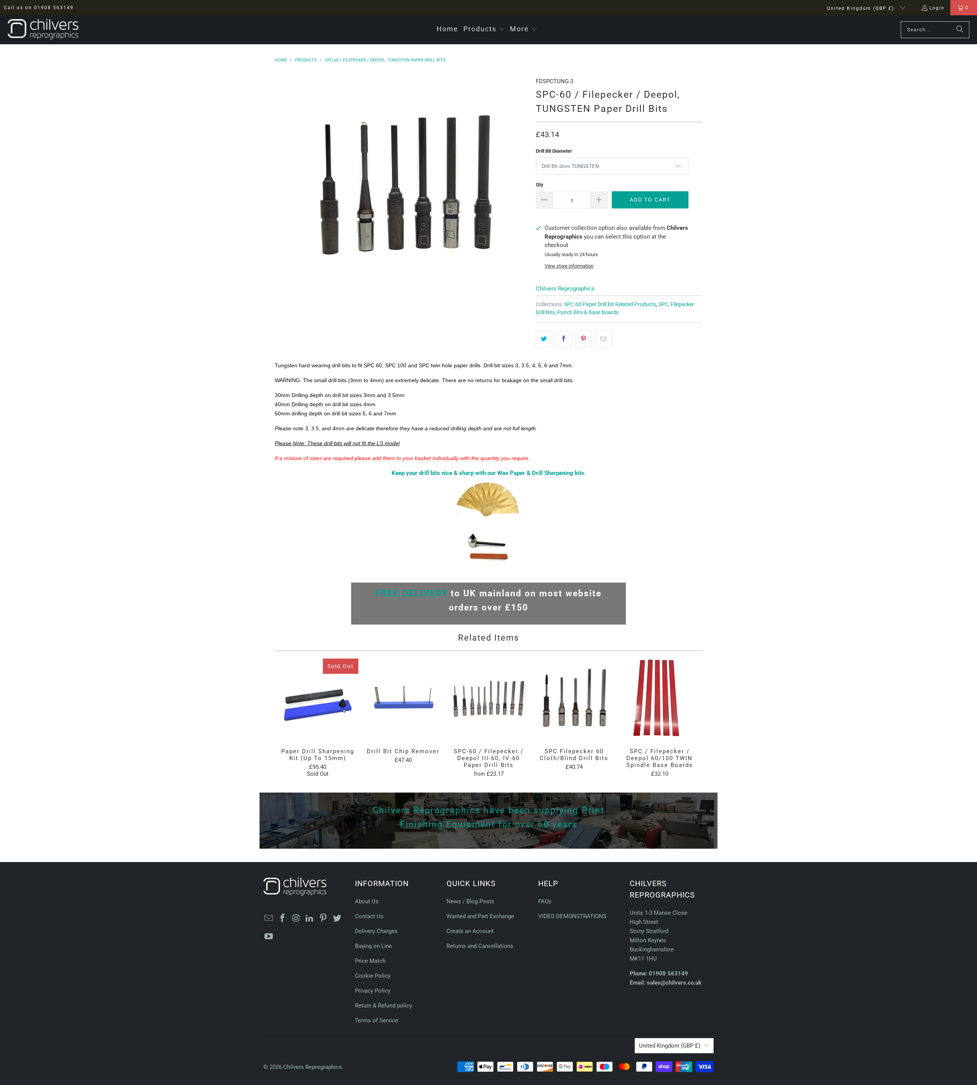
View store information (569, 266)
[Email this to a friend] (603, 339)
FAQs (544, 901)
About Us (367, 901)
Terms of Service (376, 1020)
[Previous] (285, 718)
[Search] (959, 29)
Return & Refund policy (383, 1005)
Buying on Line (373, 946)
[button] (484, 29)
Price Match (370, 960)
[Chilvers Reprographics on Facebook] (283, 919)
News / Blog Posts (470, 901)
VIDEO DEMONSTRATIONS (572, 916)
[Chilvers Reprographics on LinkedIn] (310, 919)
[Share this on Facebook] (564, 339)
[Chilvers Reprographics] (43, 29)
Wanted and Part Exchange (480, 916)
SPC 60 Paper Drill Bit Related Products (610, 304)
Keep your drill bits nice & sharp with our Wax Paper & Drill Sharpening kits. (489, 473)
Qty (539, 184)
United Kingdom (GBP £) (861, 8)
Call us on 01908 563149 (39, 7)
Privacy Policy (372, 990)
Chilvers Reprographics (565, 288)
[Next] (692, 718)
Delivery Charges (376, 931)
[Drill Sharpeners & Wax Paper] (488, 523)
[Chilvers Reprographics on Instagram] (296, 919)
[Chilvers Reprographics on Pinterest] (323, 919)
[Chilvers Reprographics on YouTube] (269, 937)
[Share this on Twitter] (544, 339)
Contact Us (369, 916)
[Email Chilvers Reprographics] (269, 919)
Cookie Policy (372, 975)
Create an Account (470, 931)
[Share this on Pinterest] (584, 339)
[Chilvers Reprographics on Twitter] (337, 919)
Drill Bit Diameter (554, 151)
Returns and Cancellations (480, 946)
